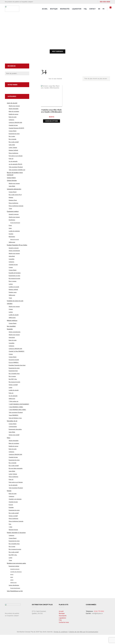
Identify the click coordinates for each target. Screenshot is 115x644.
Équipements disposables (15, 429)
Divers (10, 225)
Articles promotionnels (14, 332)
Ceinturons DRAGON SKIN (15, 122)
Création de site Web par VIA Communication (83, 632)
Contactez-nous (64, 622)
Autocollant (12, 256)
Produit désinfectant (15, 222)
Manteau (11, 197)
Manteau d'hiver (13, 200)
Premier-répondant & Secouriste (16, 532)
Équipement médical (13, 211)
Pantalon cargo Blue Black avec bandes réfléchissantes (51, 111)
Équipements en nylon (14, 275)
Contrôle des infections (16, 571)
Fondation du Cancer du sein (15, 301)
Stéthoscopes (12, 317)
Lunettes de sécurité (14, 287)
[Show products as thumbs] (42, 79)
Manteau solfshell (13, 289)
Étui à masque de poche (15, 549)
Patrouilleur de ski (12, 421)
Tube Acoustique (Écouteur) (16, 488)
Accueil (45, 9)
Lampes (11, 284)
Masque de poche (14, 239)
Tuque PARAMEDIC (13, 415)
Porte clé (11, 158)
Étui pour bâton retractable (15, 468)
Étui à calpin (12, 136)
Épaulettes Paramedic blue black (17, 365)
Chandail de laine (13, 125)
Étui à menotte (12, 139)
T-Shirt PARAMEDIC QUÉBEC (16, 407)
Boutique (54, 9)
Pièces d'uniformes (13, 153)
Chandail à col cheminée (15, 499)
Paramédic (10, 329)
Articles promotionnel (14, 250)
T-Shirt (10, 527)
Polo (10, 524)
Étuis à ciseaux (12, 281)
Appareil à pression (14, 214)
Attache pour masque (14, 106)
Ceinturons (11, 119)
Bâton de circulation (14, 111)
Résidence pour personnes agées (16, 563)
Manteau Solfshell (13, 150)
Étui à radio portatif (14, 142)
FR (103, 9)
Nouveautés (64, 9)
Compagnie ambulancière (14, 189)
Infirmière (9, 303)
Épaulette (11, 507)
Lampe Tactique (13, 147)
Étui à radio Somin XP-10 (15, 194)
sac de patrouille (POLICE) (15, 164)
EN (99, 9)
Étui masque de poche (14, 278)
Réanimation (12, 236)
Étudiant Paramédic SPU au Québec (17, 245)
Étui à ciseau (12, 546)
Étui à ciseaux (12, 376)
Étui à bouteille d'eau (14, 373)
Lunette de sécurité (14, 315)
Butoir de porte (12, 117)
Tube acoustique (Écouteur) (16, 167)
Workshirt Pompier (13, 529)
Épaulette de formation (15, 273)
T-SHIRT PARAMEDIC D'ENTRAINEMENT (19, 404)
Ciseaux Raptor (12, 131)
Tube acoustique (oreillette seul (17, 170)
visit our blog (57, 51)
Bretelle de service (13, 114)
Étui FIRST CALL (13, 379)
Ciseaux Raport (12, 192)
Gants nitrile (12, 145)
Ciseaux (11, 267)
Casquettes (11, 259)
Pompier (9, 491)
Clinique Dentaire (12, 180)
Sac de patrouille (13, 161)
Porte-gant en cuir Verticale (16, 482)
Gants (10, 228)
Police (8, 438)
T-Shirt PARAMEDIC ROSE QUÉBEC (17, 409)
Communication (13, 426)
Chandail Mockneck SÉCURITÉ (16, 128)
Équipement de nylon (14, 133)
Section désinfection (14, 585)
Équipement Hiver (13, 371)
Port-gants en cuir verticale (15, 156)
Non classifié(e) (11, 326)
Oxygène (11, 234)
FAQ (85, 9)
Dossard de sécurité (14, 359)
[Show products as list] (46, 79)
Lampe (10, 387)
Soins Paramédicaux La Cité (15, 591)
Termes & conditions (60, 632)
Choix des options (51, 121)
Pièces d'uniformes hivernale (16, 206)
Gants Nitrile (12, 186)
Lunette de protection (14, 231)
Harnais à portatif (13, 384)
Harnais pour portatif (14, 435)
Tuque (10, 208)
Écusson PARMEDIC (14, 362)
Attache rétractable (13, 108)
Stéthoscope (12, 242)
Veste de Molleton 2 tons (15, 418)
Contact (92, 9)
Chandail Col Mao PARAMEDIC (16, 351)
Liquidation (76, 9)
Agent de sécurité (12, 103)
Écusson (11, 504)
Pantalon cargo (13, 292)
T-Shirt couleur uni (13, 401)
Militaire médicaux (12, 320)
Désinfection (12, 220)
